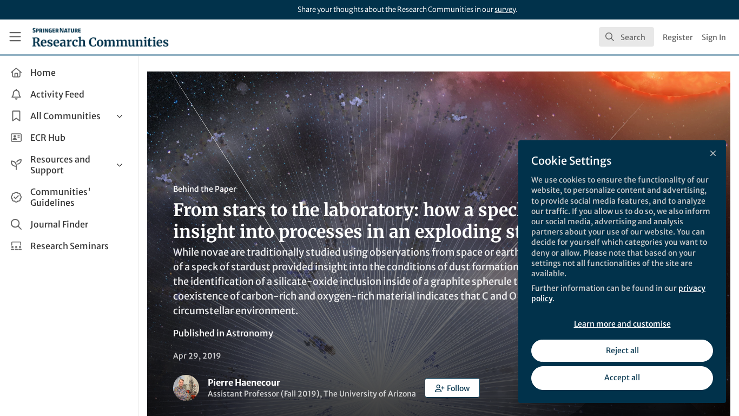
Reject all (622, 350)
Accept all (622, 377)
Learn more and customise (622, 324)
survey (505, 9)
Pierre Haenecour (244, 382)
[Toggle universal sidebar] (15, 37)
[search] (626, 37)
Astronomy (249, 333)
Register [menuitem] (678, 37)
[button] (452, 388)
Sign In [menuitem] (714, 37)
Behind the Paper (204, 189)
